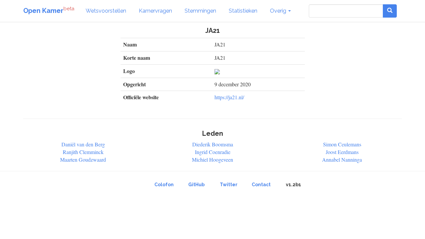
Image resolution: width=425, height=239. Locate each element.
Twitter (228, 184)
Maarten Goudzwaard (83, 159)
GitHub (196, 184)
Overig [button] (279, 11)
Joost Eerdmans (342, 151)
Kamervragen (155, 11)
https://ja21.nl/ (229, 97)
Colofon (164, 184)
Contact (261, 184)
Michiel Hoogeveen (212, 159)
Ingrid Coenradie (212, 151)
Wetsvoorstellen (106, 11)
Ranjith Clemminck (83, 151)
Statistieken (243, 11)
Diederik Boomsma (212, 144)
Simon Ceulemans (342, 144)
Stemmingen (200, 11)
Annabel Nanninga (342, 159)
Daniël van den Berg (83, 144)
